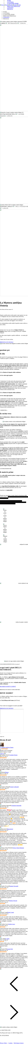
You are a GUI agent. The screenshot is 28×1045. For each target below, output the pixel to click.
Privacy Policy (3, 1043)
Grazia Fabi (10, 949)
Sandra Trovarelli (14, 886)
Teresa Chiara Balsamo (18, 847)
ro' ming (7, 938)
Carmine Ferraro (13, 755)
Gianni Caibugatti (14, 786)
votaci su (2, 753)
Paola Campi (11, 912)
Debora (7, 772)
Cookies (10, 1043)
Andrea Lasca (11, 924)
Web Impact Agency (19, 1043)
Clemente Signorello (16, 805)
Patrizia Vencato (13, 900)
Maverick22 (10, 829)
